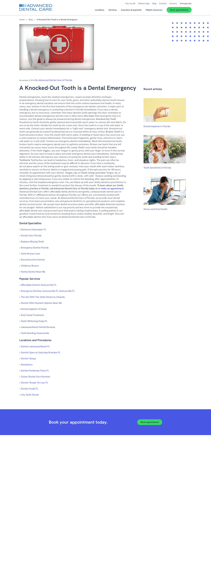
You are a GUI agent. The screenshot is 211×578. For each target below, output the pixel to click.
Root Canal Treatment (32, 315)
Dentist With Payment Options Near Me (41, 302)
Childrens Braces (30, 265)
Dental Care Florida (31, 235)
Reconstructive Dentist (33, 259)
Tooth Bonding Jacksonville (35, 333)
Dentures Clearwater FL (33, 229)
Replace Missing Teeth (32, 241)
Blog (31, 19)
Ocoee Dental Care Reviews (35, 376)
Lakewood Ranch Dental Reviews (38, 327)
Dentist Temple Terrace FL (34, 382)
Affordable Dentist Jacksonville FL (38, 284)
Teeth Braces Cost (30, 253)
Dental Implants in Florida (157, 126)
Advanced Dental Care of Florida (55, 80)
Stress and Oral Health (155, 209)
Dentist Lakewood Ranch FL (35, 346)
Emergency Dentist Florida (35, 247)
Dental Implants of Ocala (34, 309)
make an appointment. (112, 188)
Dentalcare (27, 364)
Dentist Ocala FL (29, 388)
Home (22, 19)
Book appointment (150, 422)
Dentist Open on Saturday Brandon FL (40, 352)
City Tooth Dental (30, 394)
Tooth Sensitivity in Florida (157, 167)
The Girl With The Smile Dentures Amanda (43, 296)
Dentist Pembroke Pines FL (35, 370)
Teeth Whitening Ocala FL (34, 321)
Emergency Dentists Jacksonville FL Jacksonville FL (48, 290)
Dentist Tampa (28, 358)
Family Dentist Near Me (33, 271)
